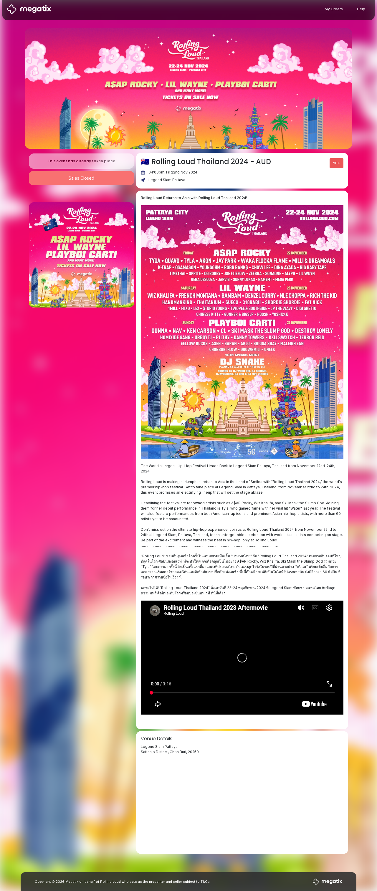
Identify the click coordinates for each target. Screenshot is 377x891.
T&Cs (205, 882)
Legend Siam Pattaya (166, 180)
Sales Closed (81, 178)
